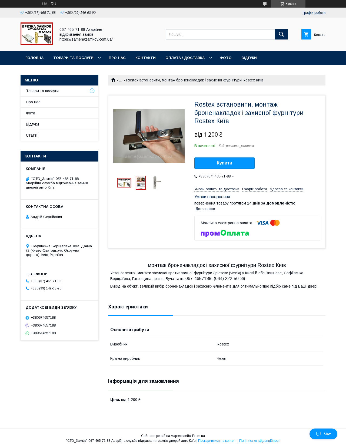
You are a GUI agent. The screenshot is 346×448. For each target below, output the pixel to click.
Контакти (145, 58)
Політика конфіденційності (259, 441)
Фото (226, 58)
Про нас (117, 58)
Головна (34, 58)
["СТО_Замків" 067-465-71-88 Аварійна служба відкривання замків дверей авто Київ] (37, 44)
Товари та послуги (73, 58)
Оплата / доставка (185, 58)
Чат (327, 434)
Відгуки (249, 58)
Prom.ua (198, 436)
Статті (31, 135)
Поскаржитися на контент (217, 441)
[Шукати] (281, 34)
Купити (224, 163)
